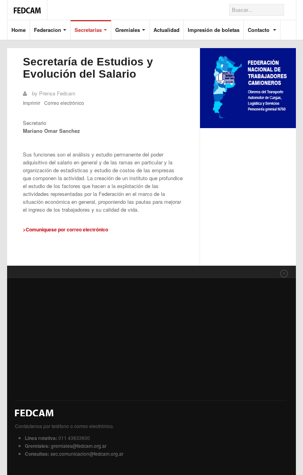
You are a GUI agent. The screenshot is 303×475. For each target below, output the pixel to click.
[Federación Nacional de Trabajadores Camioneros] (27, 6)
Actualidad (166, 30)
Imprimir (31, 102)
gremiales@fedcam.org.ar (79, 445)
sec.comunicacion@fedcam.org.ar (86, 453)
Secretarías (88, 30)
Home (18, 30)
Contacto (259, 30)
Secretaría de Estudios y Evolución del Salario (88, 68)
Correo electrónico (64, 102)
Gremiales (127, 30)
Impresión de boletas (213, 30)
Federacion (47, 30)
